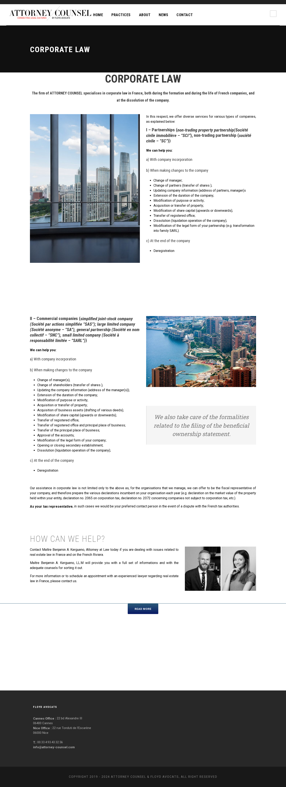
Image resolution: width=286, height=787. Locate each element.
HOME (98, 15)
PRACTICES (121, 15)
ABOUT (145, 15)
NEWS (163, 15)
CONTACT (184, 15)
